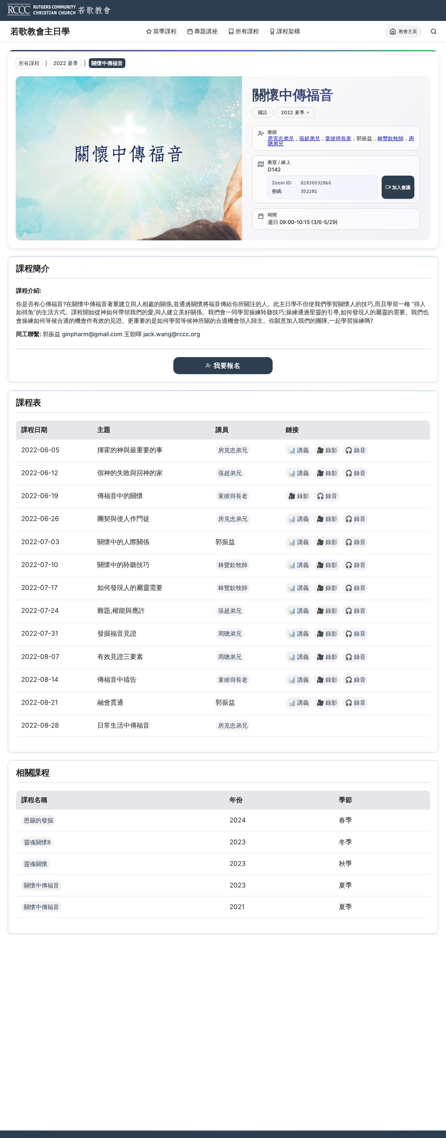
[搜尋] (433, 31)
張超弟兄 (309, 138)
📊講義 (298, 450)
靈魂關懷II (37, 842)
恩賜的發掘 (38, 820)
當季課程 (165, 31)
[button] (129, 158)
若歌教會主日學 (40, 31)
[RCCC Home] (58, 10)
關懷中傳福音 (41, 885)
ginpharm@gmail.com (92, 334)
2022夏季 (293, 112)
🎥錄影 (327, 450)
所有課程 (247, 31)
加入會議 (401, 187)
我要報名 (227, 366)
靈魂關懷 (35, 863)
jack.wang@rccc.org (171, 334)
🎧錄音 (355, 450)
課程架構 (288, 31)
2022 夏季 (65, 63)
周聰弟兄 (230, 633)
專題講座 (206, 31)
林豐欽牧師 (390, 138)
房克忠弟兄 (281, 138)
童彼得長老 (338, 138)
